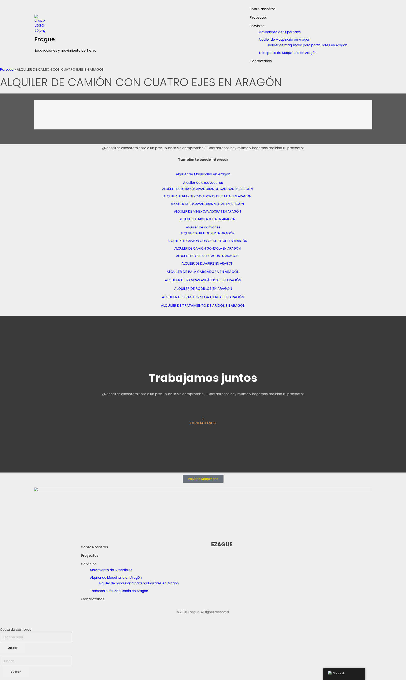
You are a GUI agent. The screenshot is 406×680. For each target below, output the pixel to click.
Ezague (44, 39)
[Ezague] (66, 24)
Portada (7, 69)
